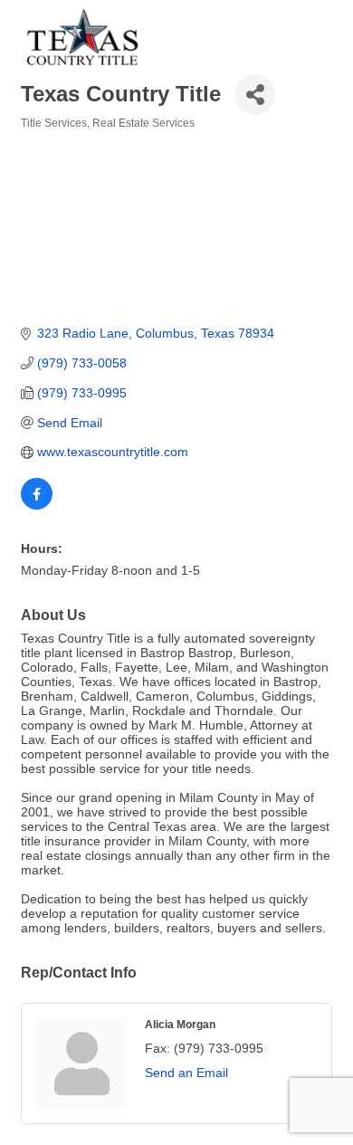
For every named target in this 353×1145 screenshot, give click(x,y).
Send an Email (186, 1072)
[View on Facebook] (36, 505)
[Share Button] (254, 94)
